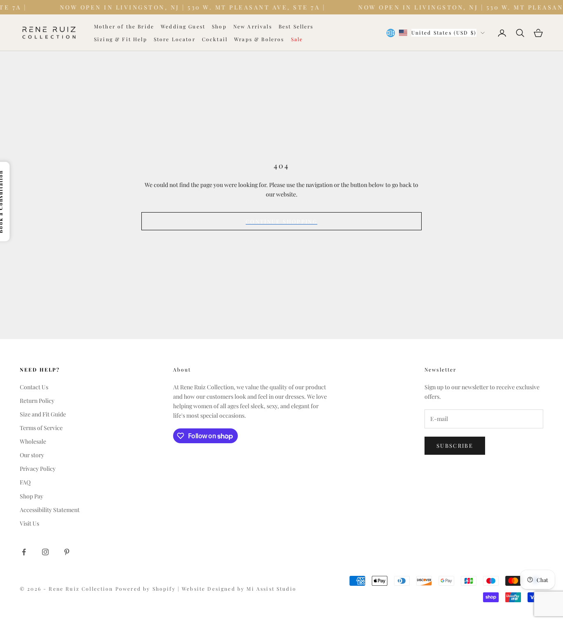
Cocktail (215, 39)
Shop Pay (31, 496)
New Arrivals (252, 26)
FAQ (25, 482)
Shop (219, 26)
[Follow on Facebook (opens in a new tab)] (24, 552)
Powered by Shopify (146, 588)
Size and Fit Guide (43, 414)
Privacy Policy (38, 468)
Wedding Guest (183, 26)
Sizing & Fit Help (120, 39)
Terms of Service (41, 428)
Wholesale (33, 441)
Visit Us (29, 523)
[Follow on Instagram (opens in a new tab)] (45, 552)
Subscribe (454, 445)
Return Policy (37, 401)
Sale (297, 39)
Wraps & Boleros (259, 39)
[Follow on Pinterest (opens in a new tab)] (67, 552)
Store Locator (174, 39)
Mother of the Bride (124, 26)
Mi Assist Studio (271, 588)
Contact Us (34, 387)
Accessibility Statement (50, 510)
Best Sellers (296, 26)
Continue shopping (281, 221)
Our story (32, 455)
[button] (252, 435)
